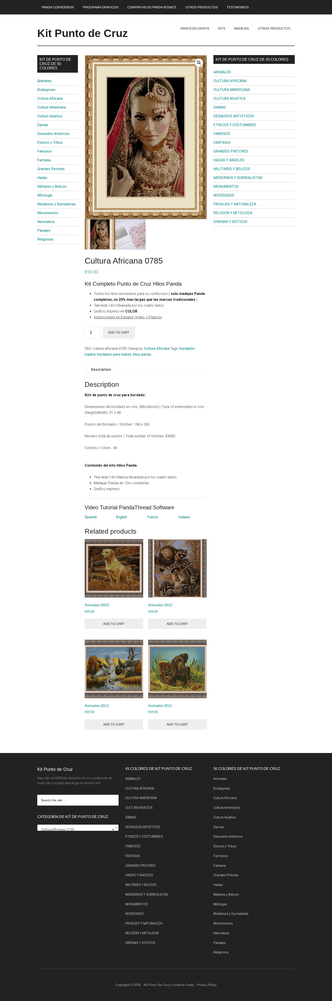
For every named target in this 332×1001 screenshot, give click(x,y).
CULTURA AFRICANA (230, 81)
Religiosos (45, 239)
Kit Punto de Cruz (82, 33)
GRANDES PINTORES (230, 151)
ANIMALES (222, 72)
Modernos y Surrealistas (56, 204)
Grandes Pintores (51, 169)
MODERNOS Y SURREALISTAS (237, 178)
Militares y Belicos (51, 186)
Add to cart (118, 332)
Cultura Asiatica (49, 116)
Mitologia (44, 195)
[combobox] (78, 828)
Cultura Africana (156, 348)
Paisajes (43, 230)
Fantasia (44, 160)
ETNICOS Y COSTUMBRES (234, 125)
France (152, 517)
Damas (42, 125)
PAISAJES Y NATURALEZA (234, 204)
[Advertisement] (254, 267)
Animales (44, 81)
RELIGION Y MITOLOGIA (232, 213)
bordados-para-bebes (114, 354)
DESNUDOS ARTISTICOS (233, 116)
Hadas (42, 178)
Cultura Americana (51, 107)
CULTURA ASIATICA (229, 98)
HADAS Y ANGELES (228, 160)
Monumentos (47, 213)
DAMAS (219, 107)
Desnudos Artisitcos (53, 134)
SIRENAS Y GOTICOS (230, 222)
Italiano (184, 517)
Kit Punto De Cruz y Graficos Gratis (169, 985)
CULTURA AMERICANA (231, 90)
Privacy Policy (207, 985)
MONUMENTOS (226, 186)
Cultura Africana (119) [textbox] (76, 829)
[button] (199, 63)
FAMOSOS (221, 134)
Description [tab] (101, 369)
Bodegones (46, 90)
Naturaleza (45, 222)
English (121, 517)
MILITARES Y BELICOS (231, 169)
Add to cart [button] (114, 624)
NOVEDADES (223, 195)
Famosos (44, 151)
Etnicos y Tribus (50, 142)
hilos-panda (142, 354)
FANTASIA (221, 142)
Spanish (91, 517)
